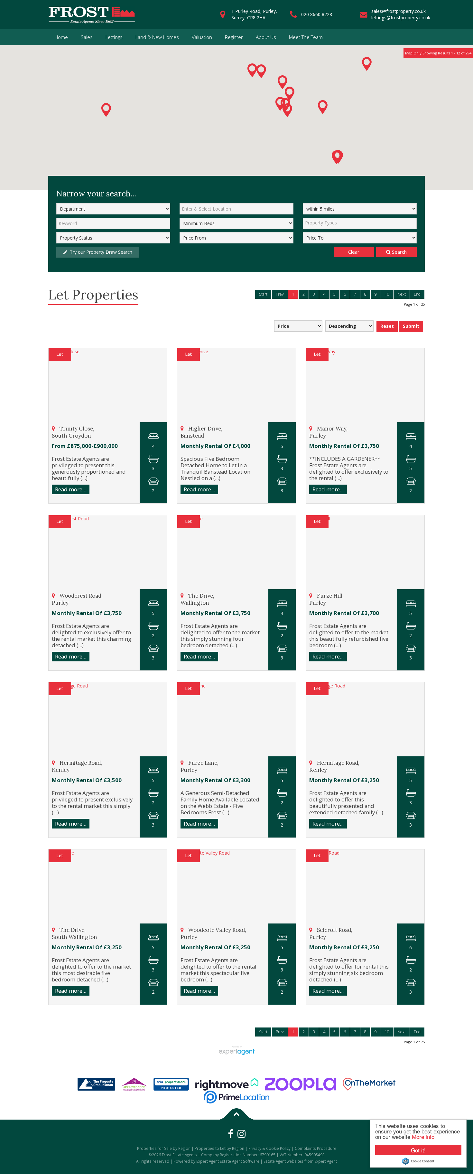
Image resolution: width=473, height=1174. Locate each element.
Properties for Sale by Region (163, 1148)
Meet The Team (306, 37)
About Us (266, 37)
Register (234, 37)
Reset (387, 326)
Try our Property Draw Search (99, 252)
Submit (411, 326)
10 (387, 294)
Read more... (70, 489)
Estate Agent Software (239, 1161)
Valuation (202, 37)
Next (401, 294)
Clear (353, 252)
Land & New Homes (157, 37)
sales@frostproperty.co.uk (398, 11)
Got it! (418, 1150)
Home (61, 37)
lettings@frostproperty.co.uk (400, 17)
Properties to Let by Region (219, 1148)
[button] (367, 64)
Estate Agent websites (283, 1161)
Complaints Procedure (315, 1148)
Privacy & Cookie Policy (269, 1148)
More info (423, 1136)
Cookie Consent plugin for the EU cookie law (418, 1161)
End (417, 294)
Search (399, 252)
